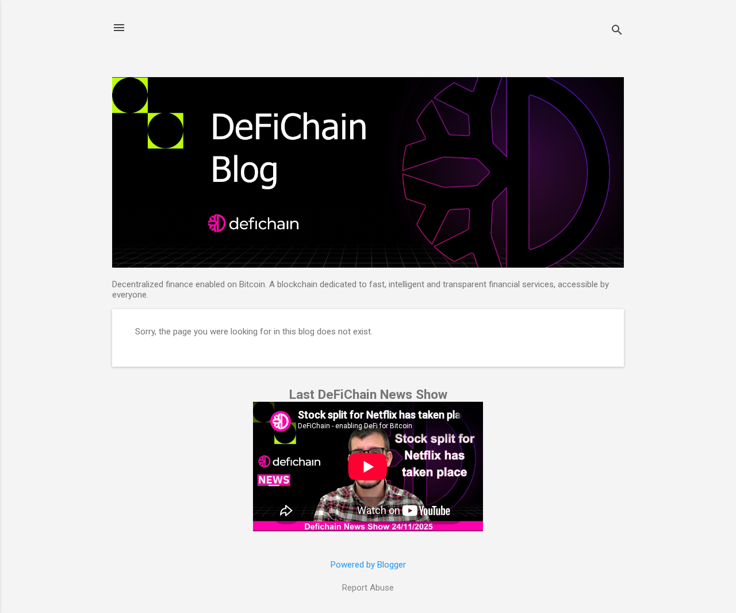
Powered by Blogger (368, 564)
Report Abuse (368, 587)
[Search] (617, 31)
